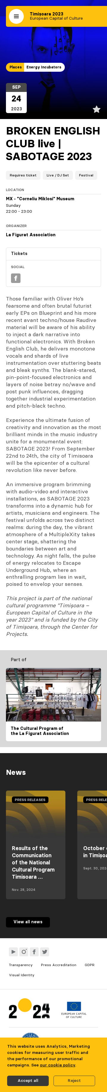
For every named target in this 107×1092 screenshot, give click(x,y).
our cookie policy (57, 1065)
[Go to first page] (29, 1009)
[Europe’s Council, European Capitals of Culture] (74, 1016)
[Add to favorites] (96, 109)
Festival (86, 175)
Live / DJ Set (58, 175)
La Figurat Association (31, 235)
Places (16, 67)
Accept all (28, 1081)
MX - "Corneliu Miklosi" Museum (40, 199)
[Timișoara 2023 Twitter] (44, 951)
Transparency (21, 965)
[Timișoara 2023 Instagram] (23, 951)
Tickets (19, 254)
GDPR (90, 965)
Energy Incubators (43, 67)
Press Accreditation (58, 965)
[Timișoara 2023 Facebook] (34, 951)
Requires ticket (23, 175)
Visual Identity (21, 975)
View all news (28, 922)
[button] (16, 16)
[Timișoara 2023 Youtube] (13, 951)
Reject (74, 1081)
